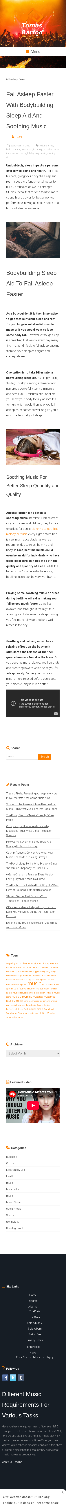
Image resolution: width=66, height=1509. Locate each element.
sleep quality (40, 153)
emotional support (31, 971)
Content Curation (50, 967)
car (57, 963)
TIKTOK (44, 1013)
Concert (10, 1163)
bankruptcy (32, 963)
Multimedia (12, 1189)
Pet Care (24, 1001)
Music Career (13, 1202)
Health (19, 136)
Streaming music (26, 1013)
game (22, 975)
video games (17, 1017)
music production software (41, 993)
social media (36, 1009)
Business (11, 1156)
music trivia (49, 997)
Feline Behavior (13, 975)
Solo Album (35, 1328)
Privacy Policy (35, 1340)
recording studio (28, 1005)
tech (36, 1013)
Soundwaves (11, 1013)
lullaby (30, 153)
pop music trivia (13, 1005)
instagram (29, 979)
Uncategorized (14, 1228)
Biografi (32, 1300)
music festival (19, 988)
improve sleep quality (16, 153)
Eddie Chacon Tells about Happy (34, 1357)
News (33, 1352)
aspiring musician (16, 963)
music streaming (22, 996)
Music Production (21, 993)
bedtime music (13, 149)
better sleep (26, 149)
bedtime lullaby (46, 145)
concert (36, 967)
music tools (38, 997)
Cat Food (27, 967)
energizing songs (48, 971)
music (34, 983)
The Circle (35, 1317)
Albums (32, 1306)
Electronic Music (15, 1169)
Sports (10, 1215)
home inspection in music (38, 975)
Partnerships (32, 1346)
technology (12, 1221)
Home (32, 1295)
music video (13, 1000)
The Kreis (34, 1311)
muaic (10, 1182)
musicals (47, 984)
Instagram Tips (43, 980)
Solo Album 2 (35, 1322)
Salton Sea (35, 1334)
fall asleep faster (51, 149)
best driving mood (46, 963)
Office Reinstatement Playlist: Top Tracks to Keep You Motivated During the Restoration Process (31, 912)
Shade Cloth (23, 1009)
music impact (35, 988)
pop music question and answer (42, 1001)
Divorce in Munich (14, 971)
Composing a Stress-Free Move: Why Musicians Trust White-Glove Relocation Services (29, 831)
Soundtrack (49, 1009)
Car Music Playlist (14, 967)
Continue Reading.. (12, 1461)
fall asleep (38, 149)
